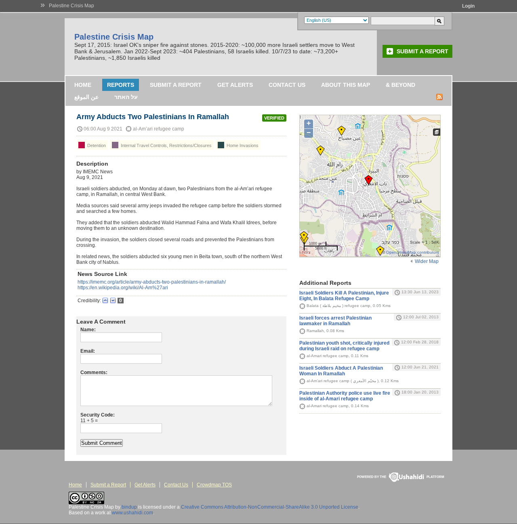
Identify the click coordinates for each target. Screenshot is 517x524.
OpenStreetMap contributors (412, 252)
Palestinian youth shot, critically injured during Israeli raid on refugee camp (344, 345)
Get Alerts (235, 85)
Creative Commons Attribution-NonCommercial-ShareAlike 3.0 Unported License (269, 507)
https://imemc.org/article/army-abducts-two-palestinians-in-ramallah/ (152, 282)
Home (82, 85)
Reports (120, 85)
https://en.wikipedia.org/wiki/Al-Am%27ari (123, 287)
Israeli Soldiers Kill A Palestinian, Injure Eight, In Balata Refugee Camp (344, 295)
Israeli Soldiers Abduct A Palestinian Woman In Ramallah (341, 371)
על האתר (126, 97)
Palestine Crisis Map (71, 5)
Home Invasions (241, 145)
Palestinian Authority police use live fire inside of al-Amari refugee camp (344, 396)
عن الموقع (86, 97)
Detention (96, 145)
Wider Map (427, 261)
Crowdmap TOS (214, 485)
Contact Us (287, 85)
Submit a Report (422, 51)
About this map (345, 85)
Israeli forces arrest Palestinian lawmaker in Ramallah (335, 320)
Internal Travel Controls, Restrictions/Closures (166, 145)
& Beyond (400, 85)
